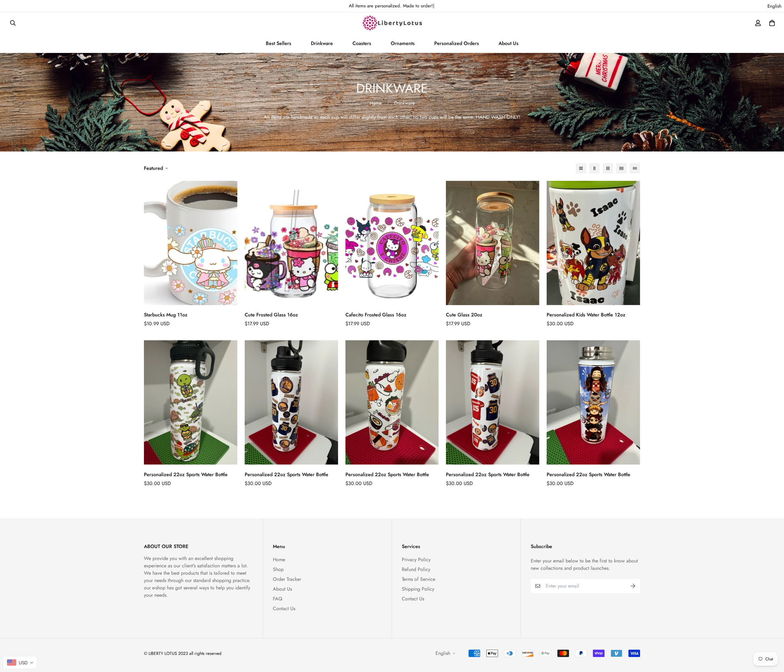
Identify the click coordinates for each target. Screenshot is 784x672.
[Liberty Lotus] (392, 23)
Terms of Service (418, 579)
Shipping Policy (418, 588)
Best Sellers (278, 43)
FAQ (277, 598)
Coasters (361, 43)
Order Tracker (287, 579)
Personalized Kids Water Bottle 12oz (586, 314)
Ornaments (403, 43)
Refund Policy (416, 569)
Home (376, 103)
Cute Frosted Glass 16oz (271, 314)
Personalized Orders (456, 43)
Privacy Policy (416, 559)
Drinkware (322, 43)
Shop (278, 569)
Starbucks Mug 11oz (165, 314)
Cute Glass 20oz (464, 314)
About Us (508, 43)
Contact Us (284, 608)
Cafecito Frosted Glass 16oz (375, 314)
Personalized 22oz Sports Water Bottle (186, 474)
